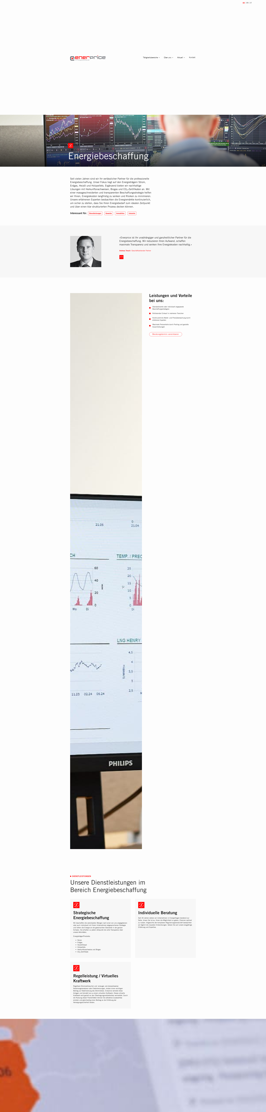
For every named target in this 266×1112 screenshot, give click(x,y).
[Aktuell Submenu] (184, 58)
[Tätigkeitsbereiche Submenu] (159, 58)
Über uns (167, 58)
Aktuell (180, 58)
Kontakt (192, 58)
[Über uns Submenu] (172, 58)
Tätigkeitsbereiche (150, 58)
